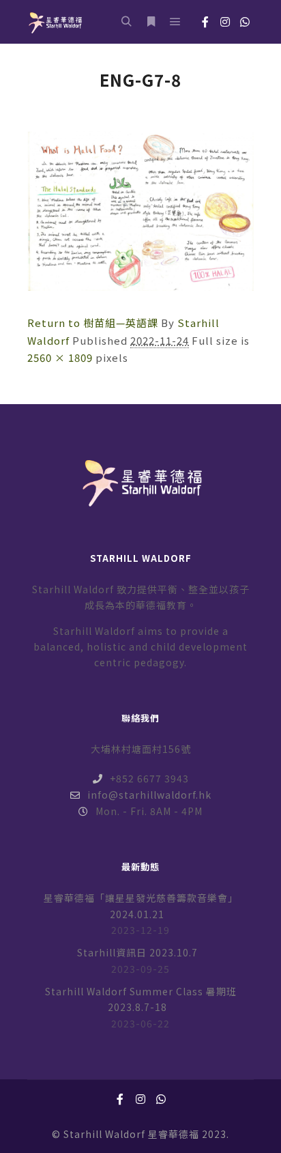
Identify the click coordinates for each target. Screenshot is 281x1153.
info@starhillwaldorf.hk (149, 794)
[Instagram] (225, 22)
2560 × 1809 (60, 357)
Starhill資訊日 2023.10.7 (137, 952)
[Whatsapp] (245, 22)
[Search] (126, 22)
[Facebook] (205, 22)
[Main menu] (175, 22)
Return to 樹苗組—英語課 (92, 322)
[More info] (150, 22)
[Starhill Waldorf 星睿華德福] (54, 22)
